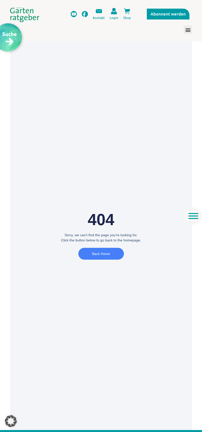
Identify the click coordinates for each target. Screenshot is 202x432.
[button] (11, 421)
